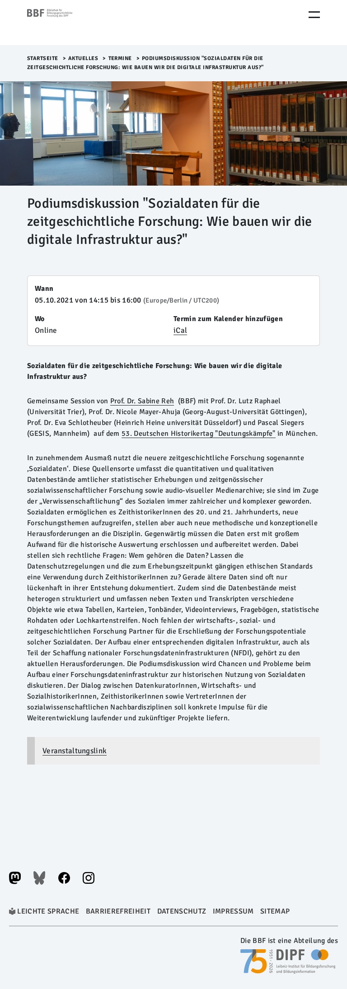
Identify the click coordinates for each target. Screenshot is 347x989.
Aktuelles (83, 58)
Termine (120, 58)
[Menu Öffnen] (314, 14)
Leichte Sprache (48, 911)
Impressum (233, 911)
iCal (180, 330)
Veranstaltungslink (74, 751)
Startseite (42, 58)
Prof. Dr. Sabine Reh (142, 401)
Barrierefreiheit (118, 911)
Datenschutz (181, 911)
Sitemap (275, 911)
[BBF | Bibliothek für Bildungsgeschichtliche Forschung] (65, 22)
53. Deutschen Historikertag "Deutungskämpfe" (199, 433)
